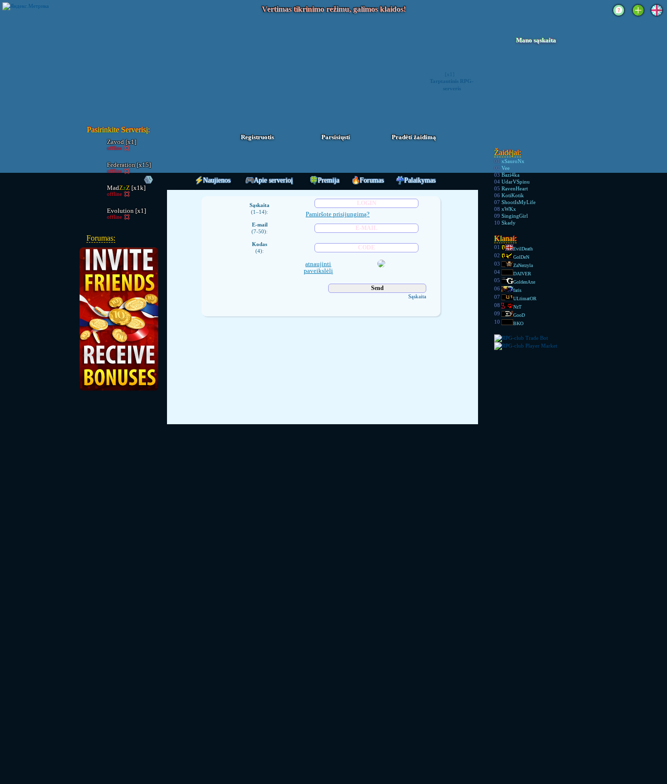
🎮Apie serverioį (269, 180)
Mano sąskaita (536, 40)
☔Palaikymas (416, 180)
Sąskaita (417, 296)
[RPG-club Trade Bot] (521, 338)
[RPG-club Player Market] (525, 346)
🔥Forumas (368, 180)
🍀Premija (324, 180)
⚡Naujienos (212, 180)
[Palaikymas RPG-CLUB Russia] (618, 17)
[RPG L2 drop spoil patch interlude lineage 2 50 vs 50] (138, 65)
